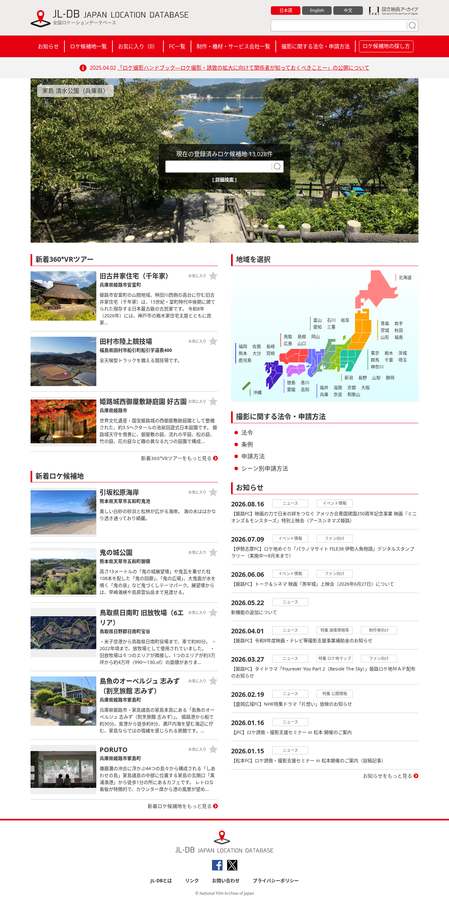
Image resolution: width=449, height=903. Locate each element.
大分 (256, 353)
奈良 (338, 394)
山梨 (376, 377)
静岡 (390, 377)
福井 (324, 387)
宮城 (385, 330)
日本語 (285, 10)
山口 (301, 343)
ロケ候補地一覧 (88, 46)
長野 (362, 377)
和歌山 (353, 394)
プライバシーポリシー (276, 880)
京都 (351, 387)
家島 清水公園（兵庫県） (75, 91)
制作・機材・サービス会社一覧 (233, 46)
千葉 (389, 360)
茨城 (402, 353)
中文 (348, 10)
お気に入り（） (138, 46)
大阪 (365, 387)
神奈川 (377, 367)
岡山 (315, 336)
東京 (375, 353)
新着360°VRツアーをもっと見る (176, 458)
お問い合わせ (226, 880)
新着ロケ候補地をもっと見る (180, 806)
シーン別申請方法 (264, 468)
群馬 (375, 360)
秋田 (398, 330)
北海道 (405, 277)
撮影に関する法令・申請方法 (315, 46)
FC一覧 (177, 46)
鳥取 (288, 336)
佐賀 (256, 346)
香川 (305, 382)
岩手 (398, 323)
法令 (247, 432)
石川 (331, 320)
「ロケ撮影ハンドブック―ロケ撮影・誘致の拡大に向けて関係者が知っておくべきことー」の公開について (243, 67)
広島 (288, 343)
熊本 (243, 353)
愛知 (317, 327)
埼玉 (402, 360)
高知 (305, 389)
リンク (192, 880)
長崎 (270, 346)
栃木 (389, 353)
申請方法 (253, 456)
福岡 (243, 346)
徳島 (291, 382)
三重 (331, 327)
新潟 (348, 377)
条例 (247, 444)
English (317, 10)
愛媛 (291, 389)
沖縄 (257, 392)
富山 (317, 320)
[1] (411, 25)
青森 (385, 323)
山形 (385, 337)
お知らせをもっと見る (387, 775)
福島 (398, 337)
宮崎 (270, 353)
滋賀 (338, 387)
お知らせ (48, 46)
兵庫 (324, 394)
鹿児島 (245, 360)
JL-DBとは (161, 880)
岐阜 (345, 320)
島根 (301, 336)
